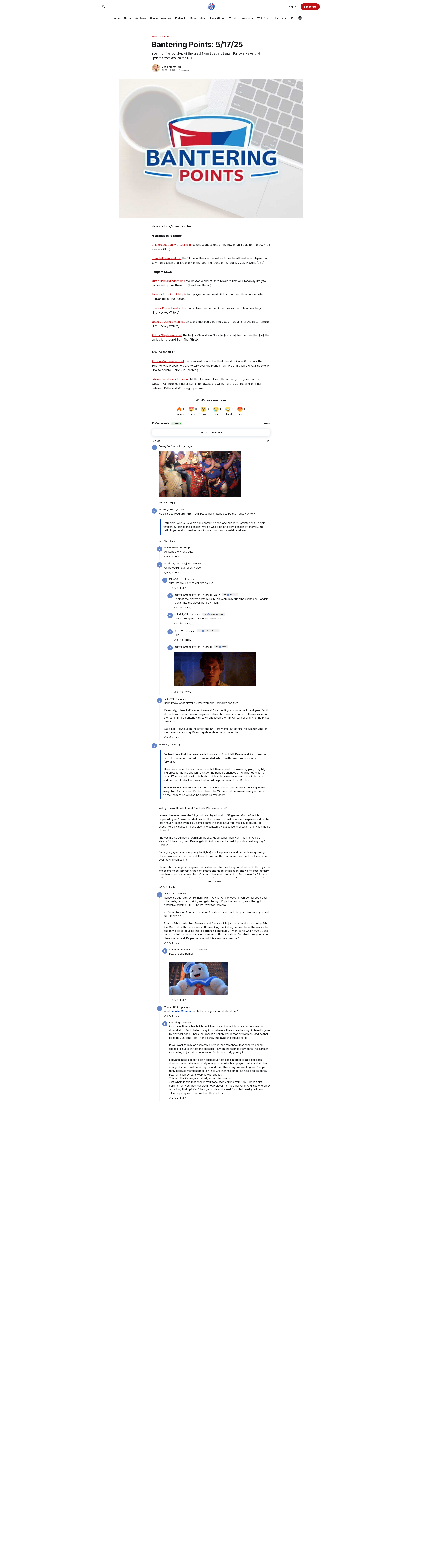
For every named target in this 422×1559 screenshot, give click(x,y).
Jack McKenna (171, 66)
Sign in (293, 6)
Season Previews (160, 18)
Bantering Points (162, 36)
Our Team (280, 18)
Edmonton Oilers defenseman (170, 379)
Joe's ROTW (216, 18)
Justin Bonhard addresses (169, 281)
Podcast (180, 18)
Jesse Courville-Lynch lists (168, 321)
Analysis (140, 18)
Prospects (247, 18)
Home (116, 18)
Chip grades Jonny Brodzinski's (172, 244)
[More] (308, 18)
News (127, 18)
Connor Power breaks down (170, 308)
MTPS (232, 18)
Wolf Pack (263, 18)
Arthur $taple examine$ (167, 335)
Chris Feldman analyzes (166, 258)
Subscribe (310, 6)
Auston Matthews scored (168, 361)
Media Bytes (197, 18)
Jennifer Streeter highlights (169, 294)
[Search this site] (103, 6)
